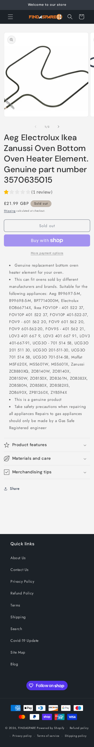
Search (16, 628)
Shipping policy (76, 736)
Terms (15, 605)
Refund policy (79, 728)
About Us (18, 557)
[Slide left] (35, 126)
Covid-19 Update (24, 640)
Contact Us (19, 569)
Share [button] (15, 488)
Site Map (17, 652)
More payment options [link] (47, 253)
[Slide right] (58, 126)
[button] (10, 17)
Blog (14, 664)
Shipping (10, 211)
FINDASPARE (27, 728)
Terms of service (48, 736)
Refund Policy (22, 593)
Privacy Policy (22, 581)
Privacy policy (22, 736)
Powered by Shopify (50, 728)
